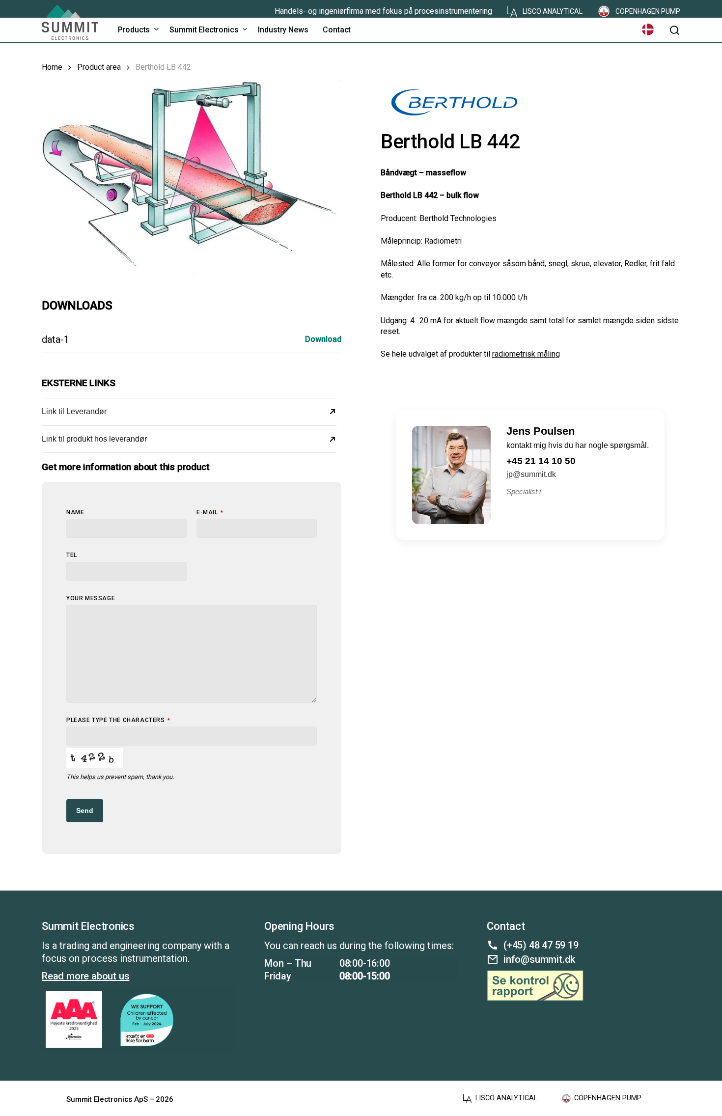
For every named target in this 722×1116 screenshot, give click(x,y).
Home (52, 67)
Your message (90, 598)
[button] (674, 30)
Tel (71, 555)
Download (323, 339)
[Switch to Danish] (648, 29)
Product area (99, 67)
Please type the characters (118, 720)
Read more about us (85, 976)
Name (75, 512)
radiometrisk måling (526, 354)
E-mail (209, 512)
